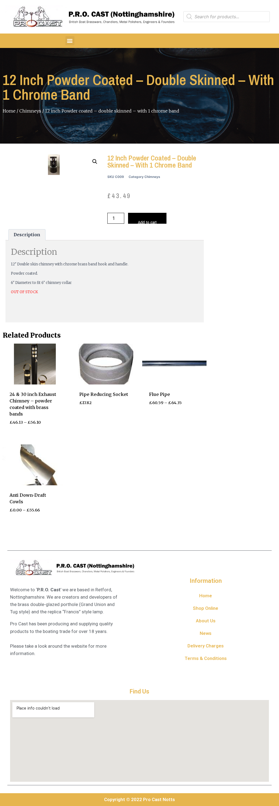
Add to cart (147, 221)
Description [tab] (27, 234)
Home (9, 111)
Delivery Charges (205, 646)
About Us (206, 620)
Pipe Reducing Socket (103, 394)
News (205, 633)
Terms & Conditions (206, 658)
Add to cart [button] (94, 419)
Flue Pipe (159, 394)
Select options (167, 419)
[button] (69, 40)
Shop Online (205, 608)
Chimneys (30, 111)
